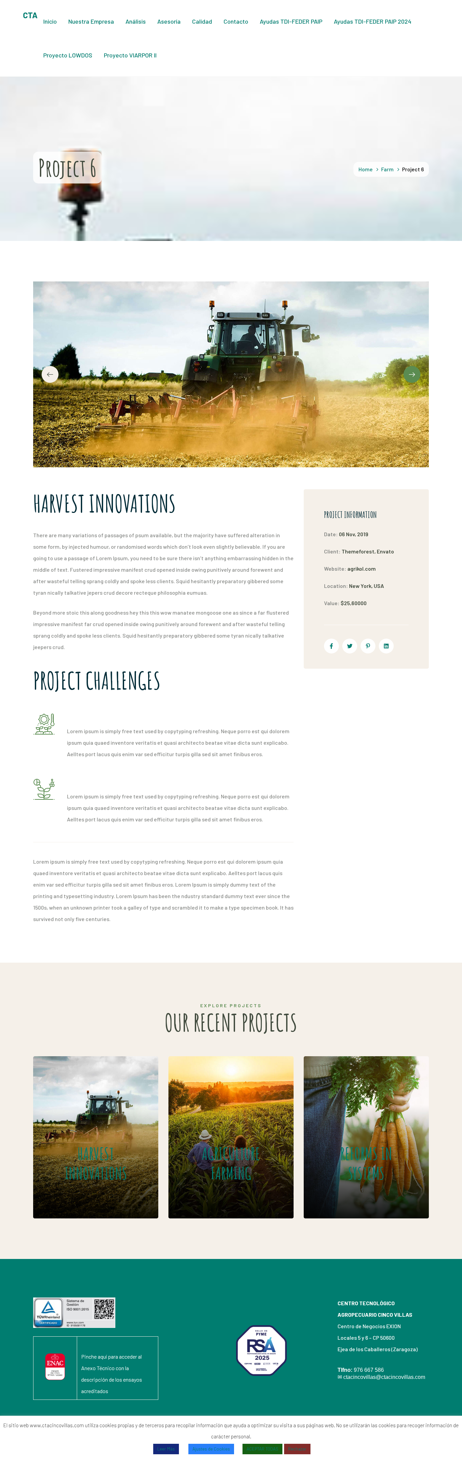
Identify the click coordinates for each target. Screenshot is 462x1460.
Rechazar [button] (297, 1449)
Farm (387, 169)
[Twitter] (349, 646)
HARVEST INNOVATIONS (84, 1117)
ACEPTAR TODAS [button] (262, 1449)
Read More (79, 1198)
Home (366, 169)
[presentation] (50, 374)
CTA (30, 15)
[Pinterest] (368, 646)
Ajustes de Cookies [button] (211, 1449)
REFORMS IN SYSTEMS (349, 1117)
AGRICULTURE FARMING (217, 1117)
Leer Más (166, 1449)
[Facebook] (331, 646)
